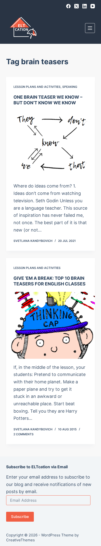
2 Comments (23, 434)
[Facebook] (68, 6)
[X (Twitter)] (76, 6)
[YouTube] (92, 6)
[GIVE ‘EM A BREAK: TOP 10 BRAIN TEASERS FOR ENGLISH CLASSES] (50, 325)
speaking (69, 87)
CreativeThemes (20, 540)
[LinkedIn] (84, 6)
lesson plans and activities (37, 87)
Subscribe (20, 516)
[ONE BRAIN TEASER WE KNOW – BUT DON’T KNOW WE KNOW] (50, 144)
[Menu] (90, 28)
